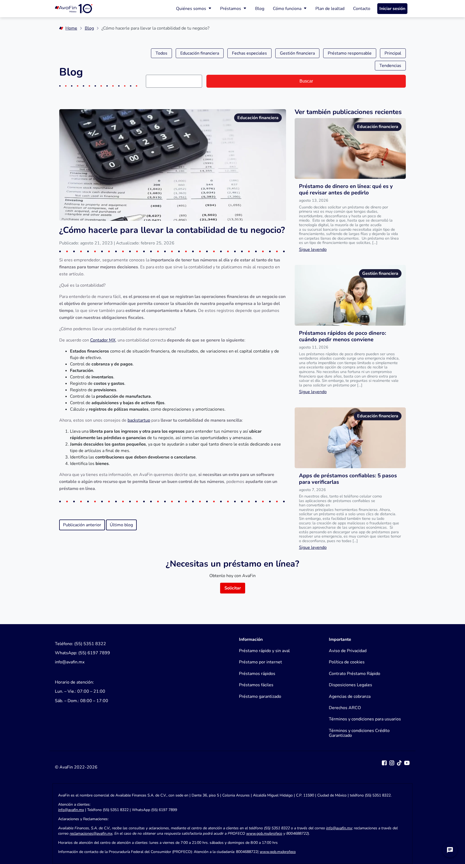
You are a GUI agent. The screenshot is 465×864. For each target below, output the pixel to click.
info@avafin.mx (71, 809)
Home (71, 28)
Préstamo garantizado (260, 696)
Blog (259, 9)
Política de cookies (347, 662)
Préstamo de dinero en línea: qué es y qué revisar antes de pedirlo (346, 189)
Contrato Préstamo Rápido (354, 673)
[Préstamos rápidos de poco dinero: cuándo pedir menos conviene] (350, 295)
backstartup (139, 420)
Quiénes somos (191, 9)
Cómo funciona (287, 9)
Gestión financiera (297, 53)
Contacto (361, 9)
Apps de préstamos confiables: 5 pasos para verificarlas (348, 479)
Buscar (306, 81)
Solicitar (232, 588)
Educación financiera (199, 53)
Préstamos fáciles (256, 684)
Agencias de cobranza (350, 696)
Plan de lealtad (329, 9)
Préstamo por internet (260, 662)
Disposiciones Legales (350, 684)
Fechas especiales (249, 53)
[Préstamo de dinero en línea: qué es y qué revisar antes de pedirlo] (350, 148)
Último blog (121, 525)
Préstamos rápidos (257, 673)
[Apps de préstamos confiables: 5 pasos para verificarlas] (350, 437)
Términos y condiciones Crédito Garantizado (359, 733)
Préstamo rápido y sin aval (264, 650)
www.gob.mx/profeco (278, 851)
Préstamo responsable (350, 53)
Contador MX (102, 340)
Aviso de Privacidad (348, 650)
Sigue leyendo (313, 249)
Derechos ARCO (345, 707)
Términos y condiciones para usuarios (365, 719)
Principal (393, 53)
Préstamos (230, 9)
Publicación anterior (82, 525)
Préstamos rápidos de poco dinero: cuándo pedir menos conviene (342, 336)
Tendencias (390, 66)
